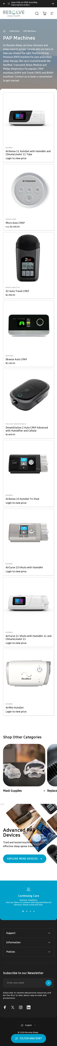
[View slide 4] (34, 911)
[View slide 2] (27, 911)
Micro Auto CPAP (15, 222)
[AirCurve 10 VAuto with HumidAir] (28, 534)
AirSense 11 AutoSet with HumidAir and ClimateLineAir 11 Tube (28, 153)
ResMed (9, 148)
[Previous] (4, 3)
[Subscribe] (48, 983)
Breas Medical (13, 287)
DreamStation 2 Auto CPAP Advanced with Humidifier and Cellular (27, 429)
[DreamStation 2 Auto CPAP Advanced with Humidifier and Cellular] (28, 394)
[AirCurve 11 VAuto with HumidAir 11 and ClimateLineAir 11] (28, 602)
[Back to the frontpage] (4, 31)
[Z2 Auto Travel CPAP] (28, 258)
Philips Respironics (16, 424)
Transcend (11, 219)
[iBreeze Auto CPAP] (28, 326)
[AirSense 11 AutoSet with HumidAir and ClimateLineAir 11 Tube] (28, 118)
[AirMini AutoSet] (28, 674)
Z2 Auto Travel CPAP (17, 291)
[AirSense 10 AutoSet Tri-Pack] (28, 465)
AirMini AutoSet (15, 707)
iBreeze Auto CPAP (16, 359)
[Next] (52, 3)
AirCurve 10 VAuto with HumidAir (24, 567)
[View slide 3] (30, 911)
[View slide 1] (23, 911)
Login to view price (16, 158)
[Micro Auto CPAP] (28, 189)
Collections (14, 31)
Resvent (10, 356)
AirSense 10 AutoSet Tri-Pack (22, 498)
